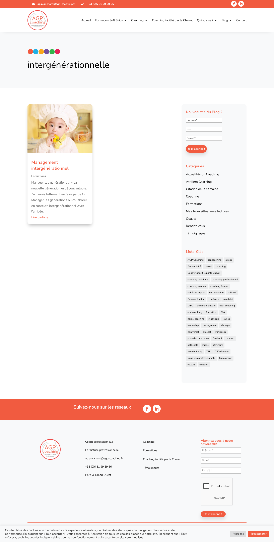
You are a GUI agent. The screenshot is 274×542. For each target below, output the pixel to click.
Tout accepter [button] (259, 534)
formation (211, 312)
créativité (228, 299)
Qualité (191, 219)
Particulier (220, 332)
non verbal (193, 332)
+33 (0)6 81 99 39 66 (100, 4)
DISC (190, 305)
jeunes (226, 318)
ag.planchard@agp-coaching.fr (56, 4)
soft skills (193, 345)
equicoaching (195, 312)
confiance (214, 299)
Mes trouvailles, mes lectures (207, 211)
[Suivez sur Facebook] (234, 4)
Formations (38, 176)
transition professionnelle (201, 358)
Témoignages (195, 233)
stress (205, 345)
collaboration (216, 292)
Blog (225, 20)
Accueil (86, 20)
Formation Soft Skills (109, 20)
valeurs (191, 364)
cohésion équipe (196, 292)
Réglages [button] (238, 534)
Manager (225, 325)
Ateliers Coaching (199, 182)
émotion (203, 364)
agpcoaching (214, 259)
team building (195, 351)
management (210, 325)
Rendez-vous (195, 226)
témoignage (225, 358)
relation (230, 338)
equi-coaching (227, 305)
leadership (193, 325)
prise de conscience (198, 338)
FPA (222, 312)
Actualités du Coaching (202, 174)
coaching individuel (198, 279)
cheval (208, 266)
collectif (232, 292)
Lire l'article (39, 217)
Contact (241, 20)
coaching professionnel (225, 279)
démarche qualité (206, 305)
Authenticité (194, 266)
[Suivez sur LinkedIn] (241, 4)
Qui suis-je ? (205, 20)
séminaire (218, 345)
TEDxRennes (222, 351)
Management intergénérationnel (50, 165)
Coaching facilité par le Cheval (172, 20)
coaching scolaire (197, 286)
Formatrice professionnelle (102, 450)
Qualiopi (217, 338)
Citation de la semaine (202, 189)
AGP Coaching (196, 259)
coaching (221, 266)
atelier (228, 259)
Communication (196, 299)
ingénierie (213, 318)
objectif (207, 332)
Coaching (137, 20)
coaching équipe (219, 286)
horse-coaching (196, 318)
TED (208, 351)
